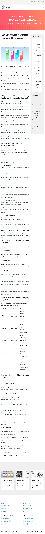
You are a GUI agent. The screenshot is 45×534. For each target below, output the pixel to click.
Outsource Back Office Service (29, 520)
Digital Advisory (4, 511)
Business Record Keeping (6, 506)
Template (35, 130)
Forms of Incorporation (27, 508)
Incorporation (14, 43)
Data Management (36, 106)
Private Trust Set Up (27, 505)
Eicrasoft (8, 43)
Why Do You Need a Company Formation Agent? (38, 84)
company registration (10, 397)
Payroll (35, 119)
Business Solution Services (6, 521)
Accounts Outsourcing (5, 520)
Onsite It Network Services (28, 521)
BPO (34, 102)
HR (34, 109)
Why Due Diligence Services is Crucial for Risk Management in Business (38, 44)
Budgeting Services (4, 524)
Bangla (35, 100)
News (34, 117)
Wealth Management (5, 505)
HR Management (4, 503)
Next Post (21, 454)
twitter (5, 1)
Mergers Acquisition (27, 509)
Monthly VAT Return (5, 509)
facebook (3, 1)
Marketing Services (4, 508)
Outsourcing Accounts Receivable (29, 523)
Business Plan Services (27, 506)
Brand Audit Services (5, 523)
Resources (35, 124)
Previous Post (9, 454)
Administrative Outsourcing (28, 518)
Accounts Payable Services (28, 524)
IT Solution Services (27, 503)
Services (35, 126)
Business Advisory (37, 104)
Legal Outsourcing (26, 511)
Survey (35, 128)
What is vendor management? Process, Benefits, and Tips (22, 482)
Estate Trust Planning (5, 518)
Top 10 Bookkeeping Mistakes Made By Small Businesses (38, 58)
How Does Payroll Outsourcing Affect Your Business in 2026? (38, 71)
